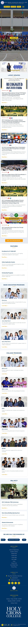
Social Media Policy (14, 565)
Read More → (5, 102)
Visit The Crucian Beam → (14, 240)
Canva (14, 561)
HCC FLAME (13, 6)
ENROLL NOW (6, 6)
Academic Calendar (14, 551)
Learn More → (5, 305)
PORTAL (18, 6)
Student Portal (14, 553)
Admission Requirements (14, 549)
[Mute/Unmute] (9, 625)
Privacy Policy (14, 566)
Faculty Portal (14, 555)
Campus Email (14, 563)
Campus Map (14, 557)
